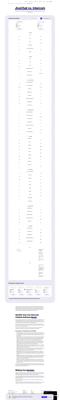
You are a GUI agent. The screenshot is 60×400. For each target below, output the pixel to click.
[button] (19, 25)
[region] (30, 292)
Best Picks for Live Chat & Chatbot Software (30, 379)
